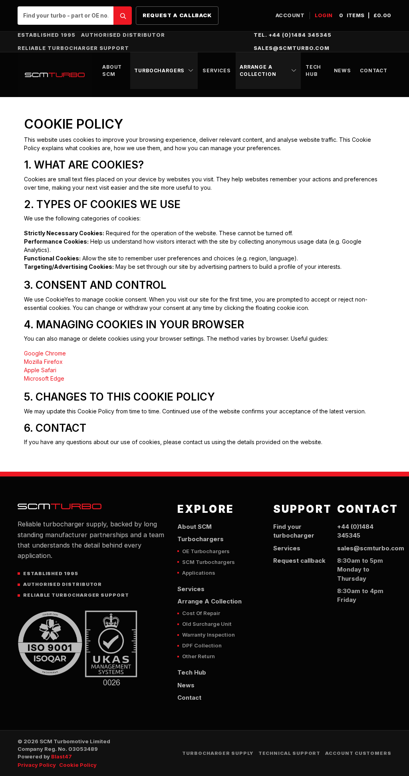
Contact (373, 70)
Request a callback (177, 15)
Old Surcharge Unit (207, 624)
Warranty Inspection (208, 634)
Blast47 (61, 756)
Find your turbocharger (293, 531)
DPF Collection (202, 645)
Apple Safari (40, 370)
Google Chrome (45, 353)
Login (324, 15)
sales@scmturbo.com (292, 48)
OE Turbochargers (206, 551)
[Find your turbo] (122, 15)
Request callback (299, 560)
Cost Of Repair (201, 613)
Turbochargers (159, 70)
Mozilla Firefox (43, 361)
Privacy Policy (37, 765)
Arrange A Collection (258, 70)
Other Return (198, 656)
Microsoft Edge (44, 378)
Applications (198, 573)
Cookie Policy (78, 765)
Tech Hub (313, 70)
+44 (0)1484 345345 (355, 531)
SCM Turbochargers (208, 562)
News (342, 70)
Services (217, 70)
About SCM (112, 70)
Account (290, 15)
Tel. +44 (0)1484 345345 (293, 35)
